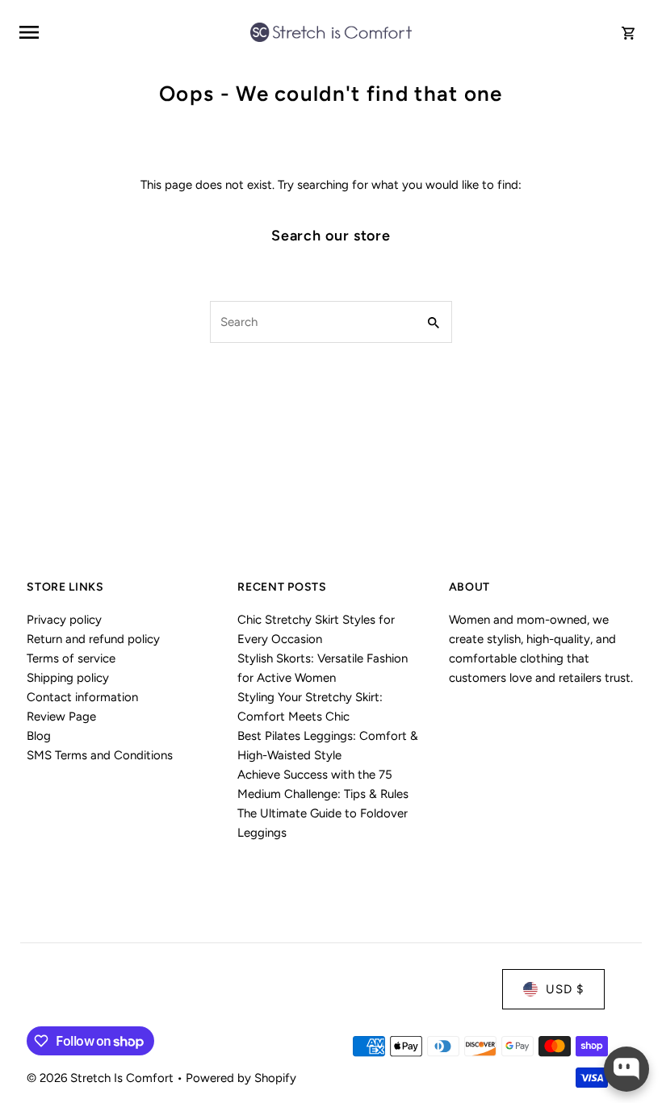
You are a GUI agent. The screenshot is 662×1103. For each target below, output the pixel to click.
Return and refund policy (93, 639)
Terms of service (71, 658)
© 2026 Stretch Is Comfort (102, 1078)
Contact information (82, 697)
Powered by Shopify (241, 1078)
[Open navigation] (129, 32)
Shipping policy (68, 678)
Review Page (61, 716)
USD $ (565, 989)
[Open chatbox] (626, 1069)
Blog (39, 736)
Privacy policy (64, 619)
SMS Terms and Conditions (100, 755)
